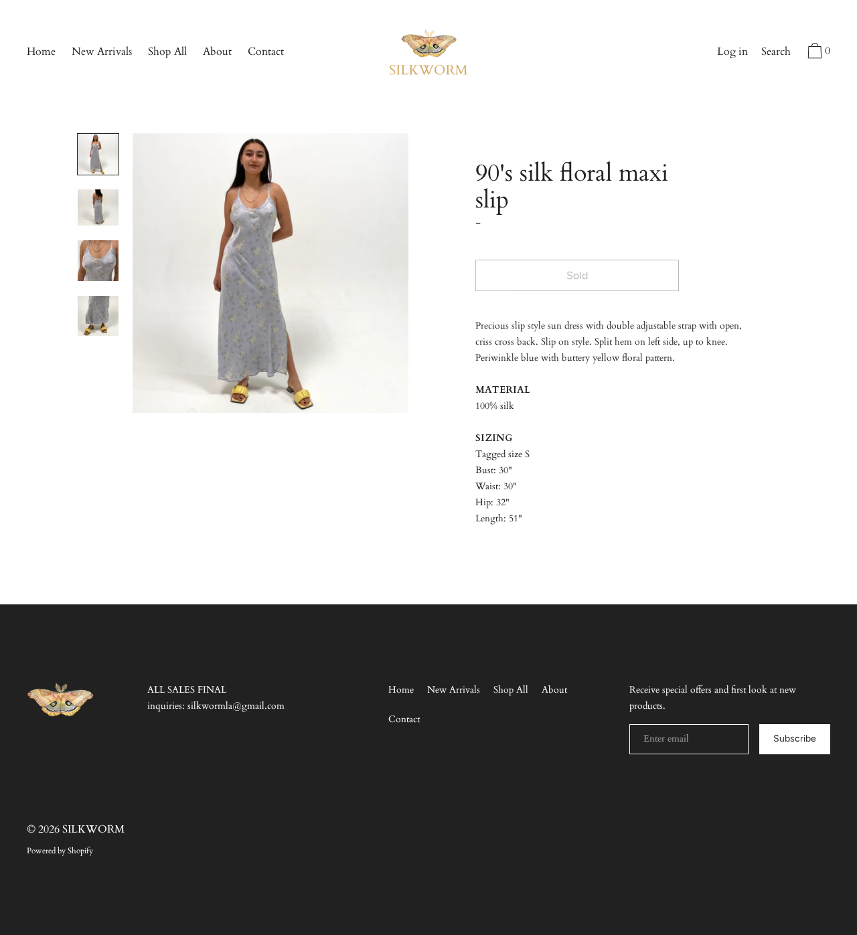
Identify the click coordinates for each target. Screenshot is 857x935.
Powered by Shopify (60, 850)
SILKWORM (93, 829)
